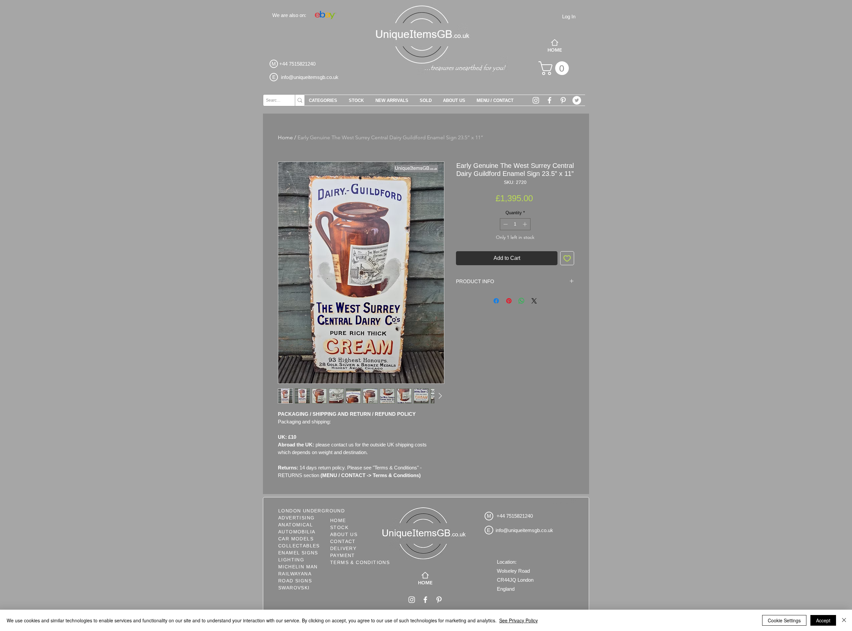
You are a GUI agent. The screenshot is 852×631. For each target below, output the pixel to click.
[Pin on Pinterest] (509, 301)
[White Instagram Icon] (536, 100)
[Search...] (300, 100)
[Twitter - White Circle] (576, 100)
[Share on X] (534, 301)
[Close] (844, 620)
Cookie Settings (784, 620)
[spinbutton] (515, 224)
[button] (555, 68)
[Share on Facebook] (496, 301)
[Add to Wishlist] (567, 258)
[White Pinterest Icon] (563, 100)
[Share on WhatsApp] (522, 301)
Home (285, 137)
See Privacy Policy (518, 620)
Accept (823, 620)
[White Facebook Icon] (549, 100)
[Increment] (526, 224)
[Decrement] (505, 224)
